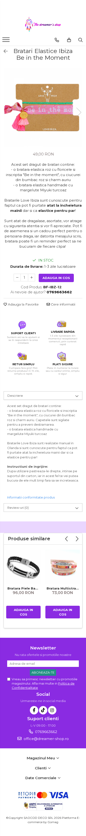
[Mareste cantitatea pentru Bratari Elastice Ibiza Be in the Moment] (31, 277)
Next (78, 112)
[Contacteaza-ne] (56, 40)
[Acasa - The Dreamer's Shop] (43, 24)
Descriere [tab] (15, 395)
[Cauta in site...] (80, 40)
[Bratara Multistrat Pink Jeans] (62, 567)
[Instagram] (52, 710)
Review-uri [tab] (18, 507)
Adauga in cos (56, 278)
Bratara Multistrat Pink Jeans (63, 588)
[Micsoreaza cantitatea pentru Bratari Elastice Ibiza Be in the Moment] (17, 277)
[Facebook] (34, 710)
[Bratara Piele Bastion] (23, 567)
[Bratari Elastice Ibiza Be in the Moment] (43, 107)
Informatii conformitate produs (31, 497)
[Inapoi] (3, 51)
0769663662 (45, 731)
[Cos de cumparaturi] (69, 40)
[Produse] (6, 41)
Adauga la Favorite (23, 304)
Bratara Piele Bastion (24, 588)
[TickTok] (43, 710)
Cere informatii (62, 304)
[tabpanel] (43, 107)
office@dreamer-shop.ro (46, 738)
